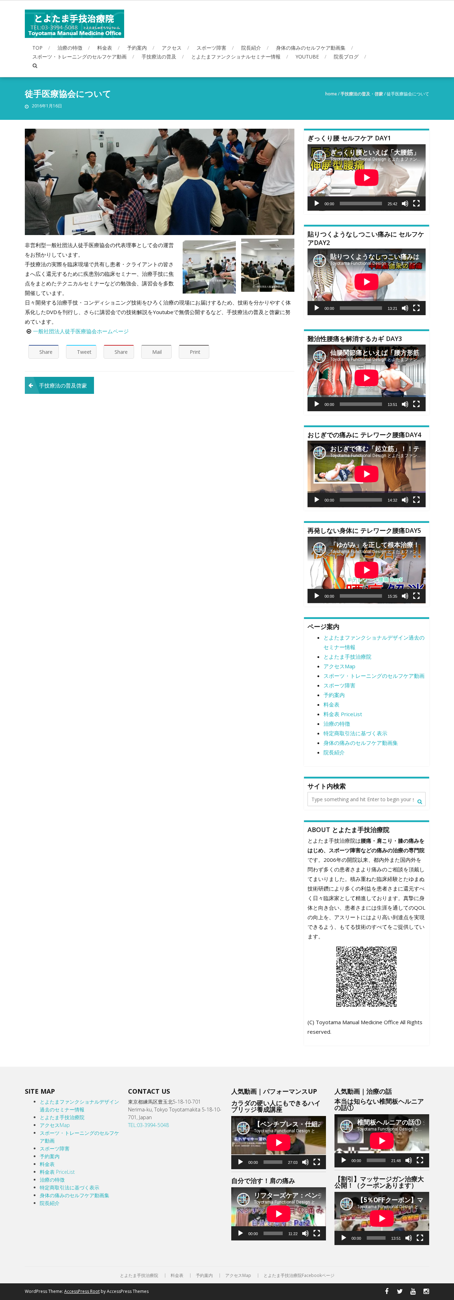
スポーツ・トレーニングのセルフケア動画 (79, 56)
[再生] (316, 203)
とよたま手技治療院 (347, 656)
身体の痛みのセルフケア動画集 (310, 47)
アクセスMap (339, 666)
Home (331, 94)
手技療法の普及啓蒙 (63, 385)
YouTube (307, 56)
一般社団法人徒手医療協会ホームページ (81, 331)
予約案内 (137, 47)
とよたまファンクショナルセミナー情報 (236, 56)
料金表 (104, 47)
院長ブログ (346, 56)
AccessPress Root (82, 1291)
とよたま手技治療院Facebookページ (299, 1275)
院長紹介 (251, 47)
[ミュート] (405, 203)
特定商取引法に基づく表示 (355, 733)
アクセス (172, 47)
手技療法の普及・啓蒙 (361, 94)
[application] (367, 177)
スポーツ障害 (211, 47)
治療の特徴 (69, 47)
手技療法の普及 (159, 56)
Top (37, 47)
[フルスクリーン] (416, 203)
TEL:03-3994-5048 (148, 1125)
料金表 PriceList (342, 714)
